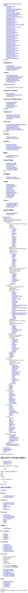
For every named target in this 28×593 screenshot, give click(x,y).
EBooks (12, 187)
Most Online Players (15, 148)
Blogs (7, 433)
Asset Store (9, 390)
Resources (5, 59)
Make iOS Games (23, 313)
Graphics (12, 191)
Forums (8, 404)
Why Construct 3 (7, 514)
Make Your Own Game (8, 504)
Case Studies (6, 509)
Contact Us (8, 442)
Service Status (6, 586)
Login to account (14, 444)
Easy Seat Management (8, 516)
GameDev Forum (7, 546)
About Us (5, 533)
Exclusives (11, 207)
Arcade (8, 416)
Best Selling (14, 204)
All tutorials (12, 81)
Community (6, 130)
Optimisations (16, 80)
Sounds (15, 192)
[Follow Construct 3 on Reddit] (11, 163)
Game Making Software (8, 495)
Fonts (11, 188)
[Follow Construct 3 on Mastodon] (12, 169)
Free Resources (16, 116)
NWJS (14, 103)
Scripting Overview (15, 68)
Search (5, 451)
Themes (13, 194)
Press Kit (5, 536)
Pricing (5, 505)
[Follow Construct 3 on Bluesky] (11, 167)
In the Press (6, 537)
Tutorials (11, 96)
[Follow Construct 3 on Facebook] (11, 168)
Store (4, 171)
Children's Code (7, 584)
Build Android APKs (16, 77)
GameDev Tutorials (7, 547)
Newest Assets (15, 203)
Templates (12, 193)
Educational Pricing (14, 127)
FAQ (11, 118)
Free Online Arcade (7, 549)
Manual (13, 65)
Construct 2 (15, 335)
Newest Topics (15, 138)
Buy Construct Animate (14, 178)
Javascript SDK (13, 106)
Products (5, 5)
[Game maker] (12, 219)
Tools (11, 197)
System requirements (17, 67)
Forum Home (13, 137)
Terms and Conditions (8, 581)
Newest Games (13, 145)
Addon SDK (14, 69)
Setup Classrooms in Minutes (19, 124)
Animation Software (8, 497)
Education (5, 108)
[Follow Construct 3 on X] (10, 165)
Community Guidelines (8, 551)
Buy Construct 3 (13, 177)
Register (5, 217)
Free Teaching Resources (9, 517)
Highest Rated (14, 205)
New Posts (12, 157)
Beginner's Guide (14, 75)
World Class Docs (15, 125)
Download (14, 102)
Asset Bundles (14, 213)
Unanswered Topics (7, 449)
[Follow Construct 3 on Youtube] (11, 164)
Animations (14, 185)
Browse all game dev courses (16, 87)
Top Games (13, 144)
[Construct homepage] (12, 3)
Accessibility (6, 585)
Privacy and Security (16, 117)
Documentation (6, 506)
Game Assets (6, 544)
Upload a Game (14, 149)
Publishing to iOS (14, 79)
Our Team (5, 535)
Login (8, 217)
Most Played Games (17, 147)
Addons (12, 184)
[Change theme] (13, 445)
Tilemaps (12, 196)
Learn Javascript (7, 518)
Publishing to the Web (18, 76)
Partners (5, 520)
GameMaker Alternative (8, 502)
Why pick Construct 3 (15, 114)
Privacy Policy (6, 582)
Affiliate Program (7, 528)
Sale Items (11, 214)
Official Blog (15, 155)
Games (12, 189)
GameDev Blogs (7, 548)
